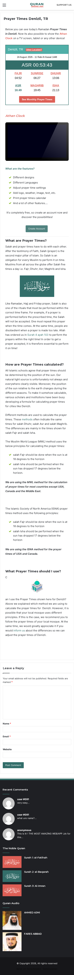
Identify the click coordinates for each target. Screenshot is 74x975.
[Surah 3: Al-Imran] (12, 890)
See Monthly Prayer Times (37, 99)
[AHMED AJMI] (12, 920)
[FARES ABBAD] (12, 941)
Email (7, 736)
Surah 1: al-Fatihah (35, 857)
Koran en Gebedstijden (29, 968)
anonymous (24, 830)
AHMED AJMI (32, 912)
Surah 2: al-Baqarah (36, 871)
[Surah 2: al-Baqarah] (12, 876)
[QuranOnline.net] (37, 5)
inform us (19, 630)
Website (7, 749)
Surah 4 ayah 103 (38, 334)
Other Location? (34, 50)
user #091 (23, 799)
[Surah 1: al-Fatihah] (12, 862)
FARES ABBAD (33, 933)
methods (27, 419)
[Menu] (4, 6)
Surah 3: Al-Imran (34, 885)
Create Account (36, 228)
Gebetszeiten (50, 968)
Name (7, 723)
